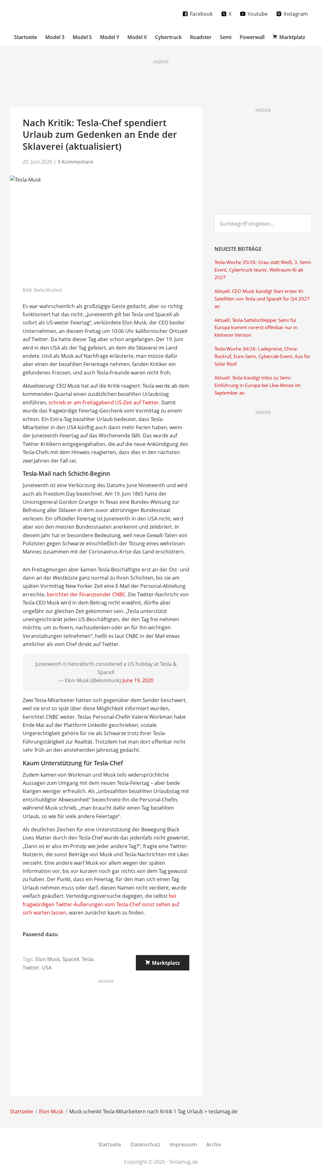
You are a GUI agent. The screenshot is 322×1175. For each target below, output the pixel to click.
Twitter (31, 967)
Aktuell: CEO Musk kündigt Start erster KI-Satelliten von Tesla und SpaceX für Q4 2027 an (262, 298)
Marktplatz (166, 962)
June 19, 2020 (137, 680)
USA (47, 967)
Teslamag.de (47, 13)
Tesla (87, 959)
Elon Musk (48, 959)
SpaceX (70, 959)
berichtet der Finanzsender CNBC (86, 594)
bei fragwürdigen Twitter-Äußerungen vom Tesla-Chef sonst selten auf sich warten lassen (101, 904)
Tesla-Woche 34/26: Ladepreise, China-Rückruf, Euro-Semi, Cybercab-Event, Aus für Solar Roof (262, 356)
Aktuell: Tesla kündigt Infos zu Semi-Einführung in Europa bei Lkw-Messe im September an (257, 385)
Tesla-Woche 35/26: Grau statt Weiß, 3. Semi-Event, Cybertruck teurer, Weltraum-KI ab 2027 (263, 269)
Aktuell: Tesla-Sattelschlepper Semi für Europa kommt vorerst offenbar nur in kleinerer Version (255, 327)
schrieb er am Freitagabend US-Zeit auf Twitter (103, 402)
